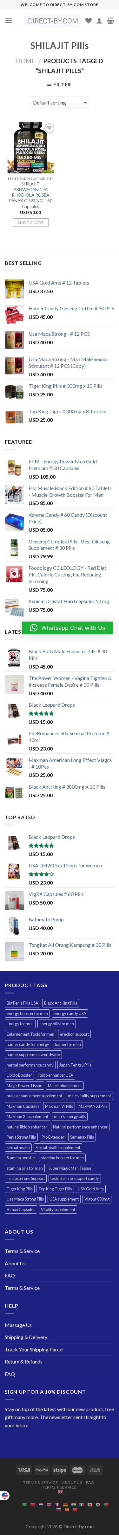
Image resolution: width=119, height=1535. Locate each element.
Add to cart (30, 222)
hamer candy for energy (28, 1044)
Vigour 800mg (96, 1199)
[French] (57, 1504)
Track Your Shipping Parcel (34, 1349)
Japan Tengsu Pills (75, 1064)
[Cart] (110, 21)
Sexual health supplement (58, 1147)
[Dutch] (40, 1504)
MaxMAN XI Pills (93, 1106)
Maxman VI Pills (59, 1106)
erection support (74, 1034)
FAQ (10, 1275)
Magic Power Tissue (24, 1085)
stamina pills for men (25, 1168)
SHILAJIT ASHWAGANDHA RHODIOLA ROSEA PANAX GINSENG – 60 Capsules (30, 195)
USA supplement (64, 1199)
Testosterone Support (26, 1178)
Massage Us (18, 1325)
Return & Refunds (24, 1361)
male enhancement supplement (34, 1095)
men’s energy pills (70, 1116)
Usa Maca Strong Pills (25, 1199)
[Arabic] (24, 1504)
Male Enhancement (65, 1085)
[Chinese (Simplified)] (32, 1504)
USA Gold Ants (91, 1188)
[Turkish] (75, 1509)
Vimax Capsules (21, 1209)
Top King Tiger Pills (55, 1188)
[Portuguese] (106, 1504)
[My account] (99, 21)
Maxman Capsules (23, 1106)
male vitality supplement (89, 1095)
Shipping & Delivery (26, 1337)
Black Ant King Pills (60, 1003)
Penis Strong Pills (21, 1137)
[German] (65, 1504)
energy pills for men (56, 1023)
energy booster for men (27, 1013)
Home (25, 60)
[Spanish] (66, 1509)
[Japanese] (89, 1504)
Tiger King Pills (20, 1188)
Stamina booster (21, 1157)
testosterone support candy (74, 1178)
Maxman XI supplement (27, 1116)
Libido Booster (19, 1075)
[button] (67, 628)
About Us (15, 1263)
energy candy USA (70, 1013)
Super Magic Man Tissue (70, 1168)
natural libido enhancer (27, 1126)
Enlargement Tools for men (30, 1034)
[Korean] (98, 1504)
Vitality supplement (58, 1209)
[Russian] (58, 1509)
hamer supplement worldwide (33, 1054)
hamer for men (68, 1044)
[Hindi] (73, 1504)
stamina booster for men (62, 1157)
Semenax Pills (82, 1137)
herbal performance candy (30, 1064)
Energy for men (20, 1023)
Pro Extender (53, 1137)
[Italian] (81, 1504)
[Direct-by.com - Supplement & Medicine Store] (53, 21)
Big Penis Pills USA (22, 1003)
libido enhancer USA (55, 1075)
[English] (60, 1492)
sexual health (18, 1147)
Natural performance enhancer (80, 1126)
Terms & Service (22, 1251)
